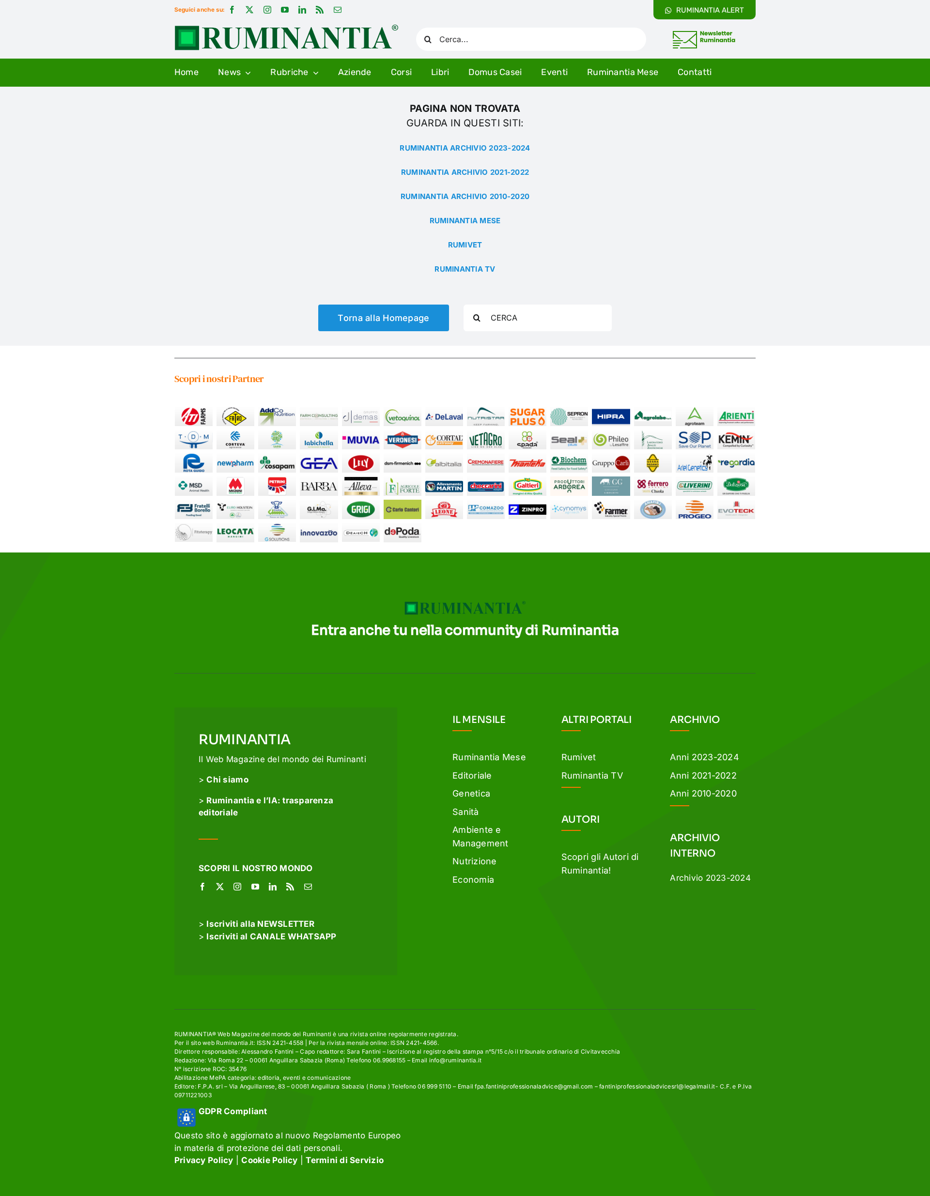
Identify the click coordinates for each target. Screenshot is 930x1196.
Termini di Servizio (345, 1160)
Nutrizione (474, 861)
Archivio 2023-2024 (710, 878)
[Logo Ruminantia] (286, 28)
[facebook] (232, 10)
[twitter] (249, 10)
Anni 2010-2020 (703, 793)
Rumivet (578, 757)
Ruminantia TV (592, 775)
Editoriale (472, 775)
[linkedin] (302, 10)
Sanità (465, 812)
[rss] (320, 10)
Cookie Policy (269, 1160)
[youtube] (285, 10)
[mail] (337, 10)
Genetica (471, 793)
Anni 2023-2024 (704, 757)
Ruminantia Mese (489, 757)
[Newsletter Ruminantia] (703, 32)
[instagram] (267, 10)
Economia (473, 879)
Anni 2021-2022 (703, 775)
